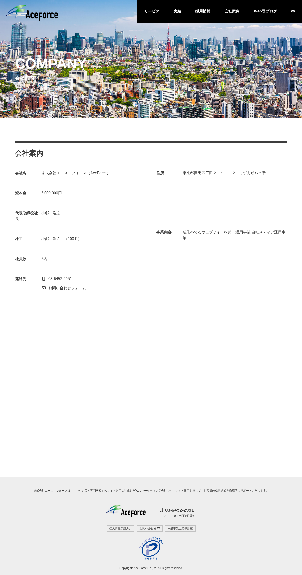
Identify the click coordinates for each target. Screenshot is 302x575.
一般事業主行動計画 (180, 528)
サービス (151, 11)
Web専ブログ (265, 11)
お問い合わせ (148, 528)
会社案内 (232, 11)
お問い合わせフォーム (67, 288)
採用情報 (202, 11)
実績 (177, 11)
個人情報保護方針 (120, 528)
